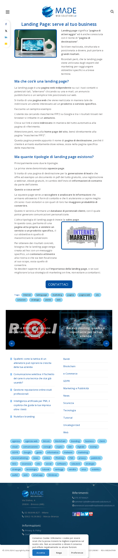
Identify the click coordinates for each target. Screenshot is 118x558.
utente (48, 299)
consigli (47, 446)
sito (97, 295)
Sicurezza (68, 403)
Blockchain (69, 366)
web (59, 299)
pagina (70, 295)
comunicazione (30, 446)
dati (70, 446)
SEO (14, 463)
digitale (80, 446)
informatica (52, 452)
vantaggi (59, 469)
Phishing (60, 458)
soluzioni (21, 299)
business (89, 441)
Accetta (41, 552)
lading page (41, 295)
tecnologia (31, 469)
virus (84, 469)
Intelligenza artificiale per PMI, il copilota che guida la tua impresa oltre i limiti (32, 405)
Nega (59, 552)
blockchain (60, 441)
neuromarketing (20, 458)
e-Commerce (70, 373)
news (35, 458)
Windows (52, 475)
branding (75, 441)
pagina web (84, 295)
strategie (16, 469)
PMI (71, 458)
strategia (35, 299)
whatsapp (38, 475)
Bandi (66, 359)
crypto (59, 446)
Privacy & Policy (33, 530)
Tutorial (67, 417)
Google (27, 452)
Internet (27, 295)
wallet (15, 475)
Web (65, 432)
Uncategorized (71, 425)
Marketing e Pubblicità (76, 388)
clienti (102, 441)
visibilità (95, 469)
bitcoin (46, 441)
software (61, 463)
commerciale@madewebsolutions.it (92, 501)
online (47, 458)
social (49, 463)
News (66, 395)
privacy (82, 458)
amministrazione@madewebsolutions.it (94, 505)
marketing (57, 295)
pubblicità (96, 458)
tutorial (45, 469)
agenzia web (31, 441)
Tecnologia (69, 410)
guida (39, 452)
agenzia (16, 441)
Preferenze (77, 552)
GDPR (66, 381)
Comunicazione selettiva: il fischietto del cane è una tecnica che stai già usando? (34, 378)
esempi (93, 446)
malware (68, 452)
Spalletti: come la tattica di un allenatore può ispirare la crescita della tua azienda (32, 363)
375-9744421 (81, 497)
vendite (72, 469)
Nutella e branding (24, 416)
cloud (15, 446)
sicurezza (26, 463)
